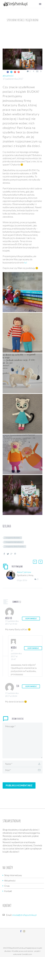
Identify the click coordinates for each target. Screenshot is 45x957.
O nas (7, 885)
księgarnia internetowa (14, 542)
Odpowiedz (31, 618)
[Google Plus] (15, 72)
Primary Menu (40, 4)
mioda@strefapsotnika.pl (24, 915)
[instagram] (24, 931)
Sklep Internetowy (13, 875)
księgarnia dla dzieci (13, 538)
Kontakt (8, 891)
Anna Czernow (24, 572)
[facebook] (21, 931)
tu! (25, 262)
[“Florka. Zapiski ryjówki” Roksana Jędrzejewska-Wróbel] (22, 292)
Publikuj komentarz (19, 785)
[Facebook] (8, 72)
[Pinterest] (19, 72)
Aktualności (10, 880)
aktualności (8, 75)
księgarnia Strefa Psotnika (15, 546)
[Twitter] (11, 72)
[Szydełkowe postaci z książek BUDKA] (22, 333)
